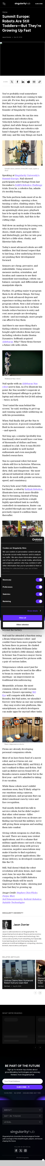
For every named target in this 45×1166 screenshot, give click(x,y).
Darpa (5, 896)
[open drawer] (4, 4)
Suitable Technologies (13, 902)
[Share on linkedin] (23, 81)
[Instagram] (25, 1150)
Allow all (22, 618)
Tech (4, 12)
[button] (22, 1110)
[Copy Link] (39, 81)
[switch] (39, 587)
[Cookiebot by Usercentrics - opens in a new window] (32, 539)
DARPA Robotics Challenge (28, 185)
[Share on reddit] (28, 81)
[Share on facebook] (17, 81)
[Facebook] (16, 1150)
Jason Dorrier (6, 37)
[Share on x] (12, 81)
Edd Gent (7, 986)
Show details (32, 611)
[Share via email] (34, 81)
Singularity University (12, 913)
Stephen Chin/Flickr (26, 893)
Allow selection (22, 625)
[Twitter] (21, 1150)
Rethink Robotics (33, 489)
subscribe (39, 4)
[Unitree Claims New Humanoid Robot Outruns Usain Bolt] (18, 974)
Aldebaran (7, 342)
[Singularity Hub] (22, 3)
